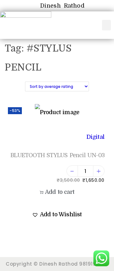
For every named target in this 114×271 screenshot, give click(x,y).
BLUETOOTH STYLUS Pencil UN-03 (57, 155)
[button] (106, 25)
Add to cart (59, 192)
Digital (95, 137)
